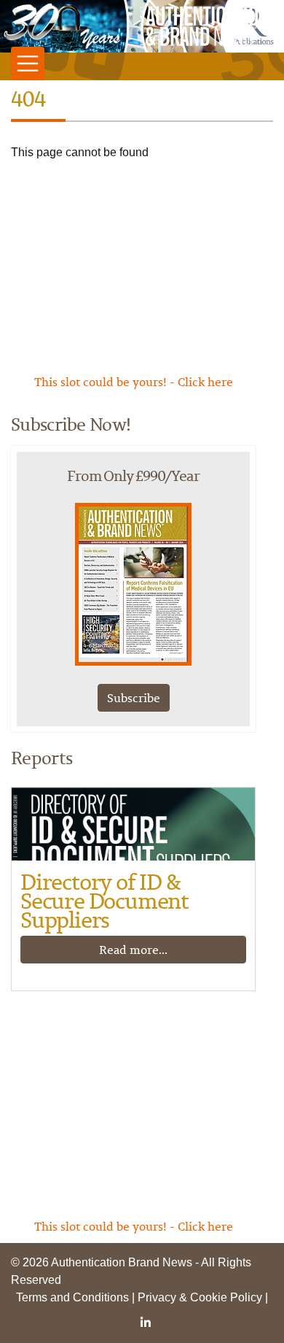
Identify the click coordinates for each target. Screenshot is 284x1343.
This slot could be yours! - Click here (133, 381)
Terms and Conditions (72, 1297)
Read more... (133, 949)
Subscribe (133, 698)
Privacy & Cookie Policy (200, 1297)
